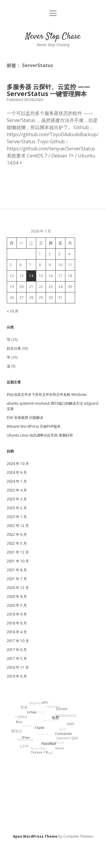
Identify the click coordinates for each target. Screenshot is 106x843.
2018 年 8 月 (17, 623)
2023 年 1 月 (17, 516)
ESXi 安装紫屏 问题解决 (25, 417)
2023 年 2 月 (17, 507)
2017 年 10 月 (18, 640)
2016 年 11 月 (18, 667)
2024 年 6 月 (17, 472)
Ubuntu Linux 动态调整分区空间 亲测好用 (40, 435)
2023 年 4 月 (17, 490)
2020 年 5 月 (17, 605)
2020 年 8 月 (17, 596)
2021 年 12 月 (18, 552)
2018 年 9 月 (17, 614)
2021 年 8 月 (17, 569)
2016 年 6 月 (17, 676)
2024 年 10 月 (18, 463)
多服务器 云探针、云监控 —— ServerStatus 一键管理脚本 (48, 90)
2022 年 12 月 (18, 525)
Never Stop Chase (53, 37)
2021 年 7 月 (17, 578)
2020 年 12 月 (18, 587)
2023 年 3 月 (17, 499)
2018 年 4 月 (17, 631)
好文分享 (14, 348)
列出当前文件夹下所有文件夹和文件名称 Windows (47, 394)
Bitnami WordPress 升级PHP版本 (34, 426)
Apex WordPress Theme (35, 836)
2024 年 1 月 (17, 481)
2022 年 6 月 (17, 534)
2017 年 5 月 (17, 658)
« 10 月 (12, 311)
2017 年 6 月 (17, 649)
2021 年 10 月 (18, 561)
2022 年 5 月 (17, 543)
